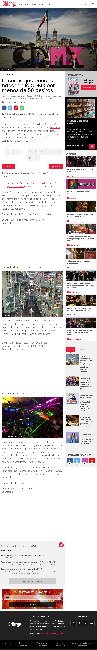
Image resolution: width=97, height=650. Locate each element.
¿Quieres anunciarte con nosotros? (82, 644)
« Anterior (8, 166)
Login (85, 4)
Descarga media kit (23, 644)
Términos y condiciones (42, 644)
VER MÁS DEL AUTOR (32, 581)
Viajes (57, 4)
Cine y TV (50, 4)
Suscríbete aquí (88, 87)
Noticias (27, 4)
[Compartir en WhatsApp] (22, 107)
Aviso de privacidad (60, 644)
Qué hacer (42, 4)
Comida (34, 4)
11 (30, 158)
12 (37, 158)
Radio (20, 4)
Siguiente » (55, 166)
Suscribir (32, 604)
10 (58, 151)
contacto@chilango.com (52, 633)
